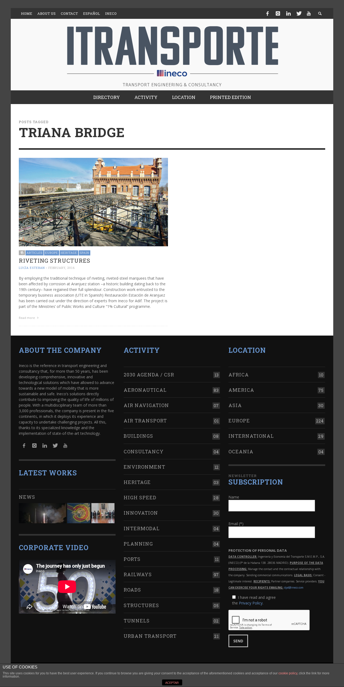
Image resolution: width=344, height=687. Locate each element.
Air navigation (146, 405)
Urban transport (150, 636)
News (27, 497)
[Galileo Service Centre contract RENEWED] (42, 513)
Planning (138, 543)
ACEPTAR (172, 682)
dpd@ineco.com (293, 587)
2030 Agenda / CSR (149, 374)
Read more (27, 318)
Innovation (141, 513)
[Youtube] (309, 13)
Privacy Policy (251, 603)
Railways (138, 574)
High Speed (140, 497)
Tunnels (137, 620)
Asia (235, 405)
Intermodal (142, 528)
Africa (238, 374)
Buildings (138, 436)
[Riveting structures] (93, 201)
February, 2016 (61, 268)
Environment (144, 467)
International (251, 436)
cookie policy (287, 673)
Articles (34, 253)
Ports (132, 559)
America (241, 390)
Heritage (69, 253)
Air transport (145, 420)
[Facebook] (268, 13)
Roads (132, 589)
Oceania (240, 451)
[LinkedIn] (288, 13)
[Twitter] (298, 13)
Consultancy (144, 451)
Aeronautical (145, 390)
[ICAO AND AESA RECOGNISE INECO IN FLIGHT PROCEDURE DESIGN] (78, 513)
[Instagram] (278, 13)
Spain (84, 253)
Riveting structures (54, 260)
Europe (51, 253)
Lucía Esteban (32, 268)
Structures (141, 605)
